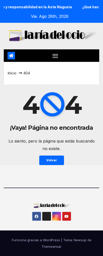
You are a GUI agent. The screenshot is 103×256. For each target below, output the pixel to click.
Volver (51, 160)
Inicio (12, 73)
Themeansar (52, 246)
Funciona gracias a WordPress (36, 240)
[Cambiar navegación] (55, 55)
